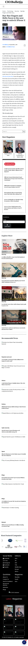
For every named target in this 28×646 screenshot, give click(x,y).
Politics (4, 404)
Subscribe (7, 226)
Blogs (3, 475)
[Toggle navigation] (3, 6)
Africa (16, 571)
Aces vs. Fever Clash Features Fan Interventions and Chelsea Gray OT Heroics (13, 208)
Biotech (4, 522)
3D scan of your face (7, 76)
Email (4, 219)
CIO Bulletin (5, 44)
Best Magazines (8, 137)
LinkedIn (6, 558)
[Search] (24, 131)
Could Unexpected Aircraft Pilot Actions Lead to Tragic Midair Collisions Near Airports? (14, 170)
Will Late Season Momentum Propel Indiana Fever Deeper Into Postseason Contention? (13, 179)
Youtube (6, 567)
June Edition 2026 (9, 627)
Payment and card (7, 357)
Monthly (17, 577)
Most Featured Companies (11, 536)
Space (3, 451)
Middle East (18, 567)
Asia (16, 558)
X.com (6, 560)
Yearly (16, 579)
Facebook (6, 565)
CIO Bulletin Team (10, 46)
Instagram (7, 562)
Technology (10, 11)
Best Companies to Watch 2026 (20, 622)
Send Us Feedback (8, 581)
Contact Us (6, 579)
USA (16, 565)
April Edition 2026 (20, 633)
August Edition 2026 (9, 610)
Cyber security (5, 428)
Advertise (5, 587)
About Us (5, 577)
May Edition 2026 (9, 633)
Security (17, 11)
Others (3, 380)
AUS (16, 562)
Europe (17, 569)
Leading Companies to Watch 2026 (20, 155)
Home (4, 11)
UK (15, 560)
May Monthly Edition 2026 (20, 628)
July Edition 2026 (8, 621)
